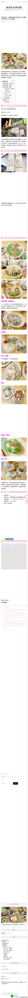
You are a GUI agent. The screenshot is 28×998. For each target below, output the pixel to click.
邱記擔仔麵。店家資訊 (8, 83)
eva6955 (8, 21)
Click (26, 499)
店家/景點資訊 (6, 98)
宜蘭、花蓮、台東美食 (8, 950)
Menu (3, 1)
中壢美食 (7, 776)
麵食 (5, 777)
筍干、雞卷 (7, 92)
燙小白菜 (7, 96)
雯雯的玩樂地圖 (14, 7)
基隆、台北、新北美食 (8, 949)
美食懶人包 (6, 956)
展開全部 (3, 940)
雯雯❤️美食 (4, 946)
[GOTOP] (16, 996)
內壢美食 (14, 776)
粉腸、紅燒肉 (8, 95)
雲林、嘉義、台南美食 (8, 957)
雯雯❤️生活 (4, 944)
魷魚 (6, 93)
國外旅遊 (4, 941)
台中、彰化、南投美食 (8, 947)
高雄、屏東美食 (7, 959)
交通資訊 (5, 100)
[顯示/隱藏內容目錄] (12, 82)
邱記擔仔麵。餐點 (7, 87)
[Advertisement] (14, 38)
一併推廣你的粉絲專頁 (4, 969)
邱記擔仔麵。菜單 (7, 85)
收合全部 (7, 940)
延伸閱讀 (7, 101)
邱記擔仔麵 (13, 495)
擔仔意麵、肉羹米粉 (9, 88)
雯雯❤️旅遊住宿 (5, 943)
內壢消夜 (11, 776)
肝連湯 (6, 90)
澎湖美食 (5, 954)
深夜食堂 (22, 776)
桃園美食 (3, 21)
